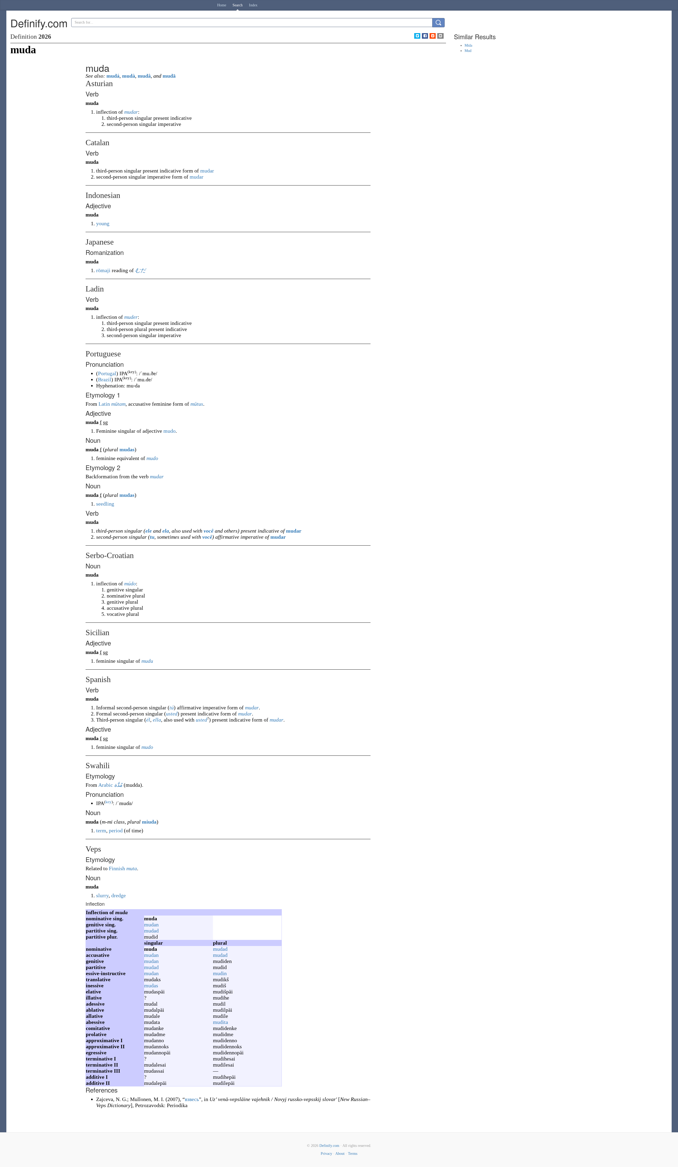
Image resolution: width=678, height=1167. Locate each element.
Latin (104, 404)
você (208, 531)
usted (171, 714)
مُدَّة (118, 785)
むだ (140, 270)
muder (131, 317)
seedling (105, 504)
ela (165, 531)
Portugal (107, 373)
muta (131, 868)
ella (157, 720)
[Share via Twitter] (417, 36)
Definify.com (329, 1146)
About (340, 1154)
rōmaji (103, 270)
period (116, 830)
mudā (169, 76)
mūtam (118, 404)
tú (172, 707)
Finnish (117, 868)
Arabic (105, 785)
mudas (127, 449)
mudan (151, 924)
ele (148, 531)
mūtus (196, 404)
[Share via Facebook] (425, 36)
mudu (147, 661)
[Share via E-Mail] (440, 36)
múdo (130, 583)
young (102, 223)
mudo (169, 431)
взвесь (192, 1099)
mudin (220, 973)
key (108, 802)
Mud (468, 51)
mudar (131, 112)
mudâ (144, 76)
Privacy (326, 1154)
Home (221, 5)
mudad (151, 931)
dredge (118, 895)
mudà (128, 76)
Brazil (104, 379)
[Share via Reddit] (432, 36)
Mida (468, 45)
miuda (149, 822)
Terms (352, 1154)
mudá (112, 76)
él (148, 720)
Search (238, 5)
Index (253, 5)
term (101, 830)
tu (152, 537)
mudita (220, 1022)
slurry (102, 895)
